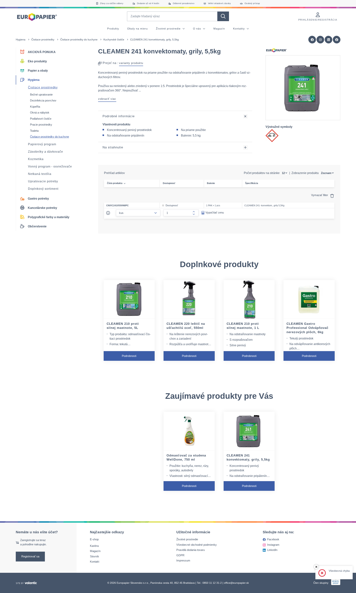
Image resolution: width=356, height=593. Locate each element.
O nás (197, 28)
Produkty (113, 28)
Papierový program (42, 144)
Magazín (219, 28)
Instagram (273, 544)
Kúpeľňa (35, 106)
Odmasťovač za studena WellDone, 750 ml (186, 457)
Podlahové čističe (40, 118)
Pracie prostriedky (41, 124)
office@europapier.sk (236, 582)
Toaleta (34, 130)
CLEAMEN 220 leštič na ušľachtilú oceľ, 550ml (186, 326)
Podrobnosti (129, 355)
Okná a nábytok (39, 112)
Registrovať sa (30, 556)
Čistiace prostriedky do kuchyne (79, 39)
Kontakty (239, 28)
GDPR (180, 555)
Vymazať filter (320, 195)
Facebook (273, 539)
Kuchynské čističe (113, 39)
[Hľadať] (223, 16)
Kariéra (94, 545)
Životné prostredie (169, 28)
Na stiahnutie (113, 147)
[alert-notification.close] (316, 566)
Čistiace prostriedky (42, 39)
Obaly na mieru (137, 28)
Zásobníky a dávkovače (45, 151)
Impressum (183, 560)
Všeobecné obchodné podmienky (196, 544)
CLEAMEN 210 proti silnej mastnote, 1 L (243, 326)
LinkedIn (272, 550)
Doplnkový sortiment (43, 188)
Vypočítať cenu (214, 212)
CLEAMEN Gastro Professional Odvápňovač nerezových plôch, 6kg (307, 328)
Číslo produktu (114, 183)
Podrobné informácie (119, 116)
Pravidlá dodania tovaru (190, 550)
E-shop (94, 539)
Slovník (94, 556)
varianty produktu (131, 63)
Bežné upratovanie (41, 94)
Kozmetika (36, 159)
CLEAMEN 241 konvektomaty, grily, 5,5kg (248, 457)
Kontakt (94, 561)
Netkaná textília (39, 173)
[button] (336, 39)
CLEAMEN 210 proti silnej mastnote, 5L (123, 326)
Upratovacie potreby (43, 181)
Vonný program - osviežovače (50, 166)
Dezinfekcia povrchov (43, 100)
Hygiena (20, 39)
